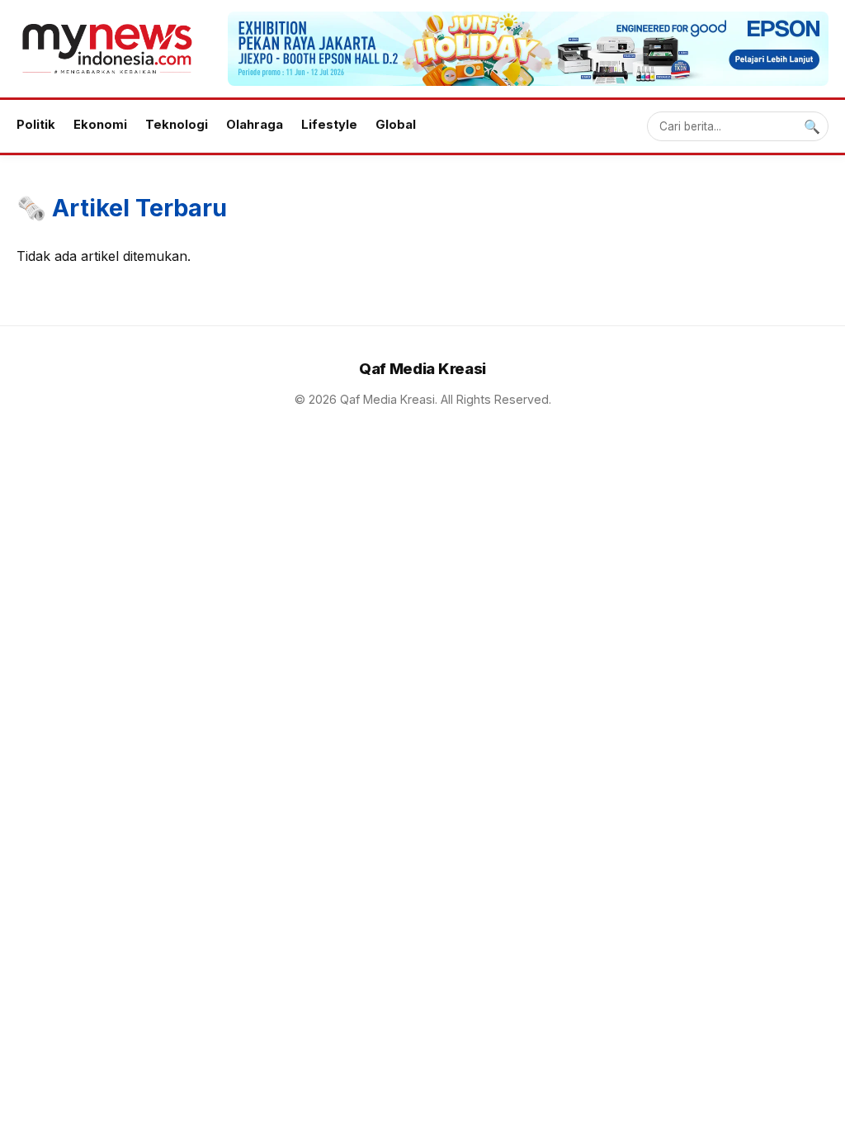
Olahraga (254, 124)
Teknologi (176, 124)
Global (395, 124)
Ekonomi (100, 124)
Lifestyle (329, 124)
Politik (36, 124)
